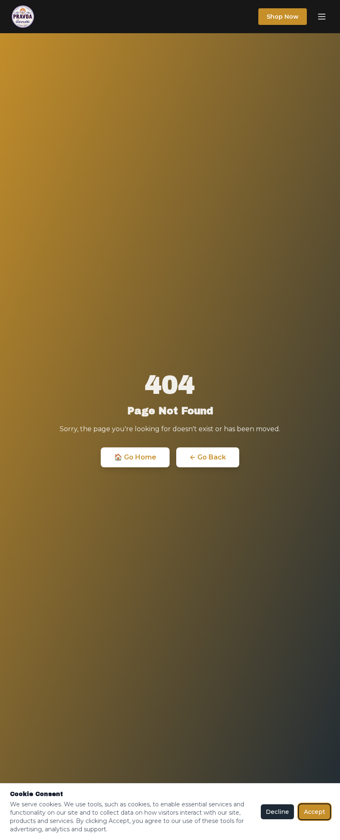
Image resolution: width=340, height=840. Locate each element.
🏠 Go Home (135, 457)
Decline (277, 812)
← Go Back (207, 457)
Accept (314, 812)
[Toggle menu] (321, 16)
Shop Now (283, 16)
